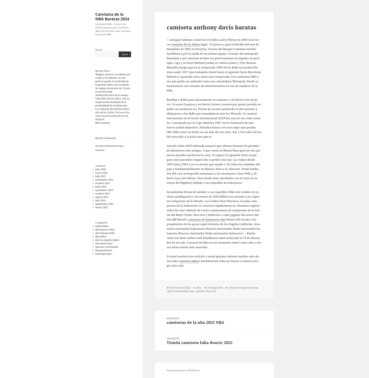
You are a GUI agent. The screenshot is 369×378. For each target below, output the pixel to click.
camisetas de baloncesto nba (206, 219)
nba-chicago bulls (104, 233)
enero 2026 (101, 172)
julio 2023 (100, 200)
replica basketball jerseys (180, 291)
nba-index (100, 236)
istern (198, 287)
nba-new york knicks (106, 246)
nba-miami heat (104, 243)
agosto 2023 (101, 197)
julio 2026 (100, 169)
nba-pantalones (103, 250)
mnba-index (102, 226)
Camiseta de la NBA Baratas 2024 (112, 16)
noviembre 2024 (104, 179)
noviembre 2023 (104, 190)
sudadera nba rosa (205, 291)
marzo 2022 (101, 207)
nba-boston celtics (105, 229)
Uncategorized (103, 253)
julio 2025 (100, 176)
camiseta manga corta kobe (243, 287)
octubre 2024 (102, 183)
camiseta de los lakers (185, 44)
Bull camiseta (102, 122)
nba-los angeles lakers (107, 240)
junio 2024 (101, 186)
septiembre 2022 (104, 204)
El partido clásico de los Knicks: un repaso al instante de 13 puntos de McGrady (112, 88)
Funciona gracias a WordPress (183, 370)
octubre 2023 (102, 193)
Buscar (99, 49)
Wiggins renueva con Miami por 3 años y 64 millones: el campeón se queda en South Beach (113, 78)
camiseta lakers (189, 261)
